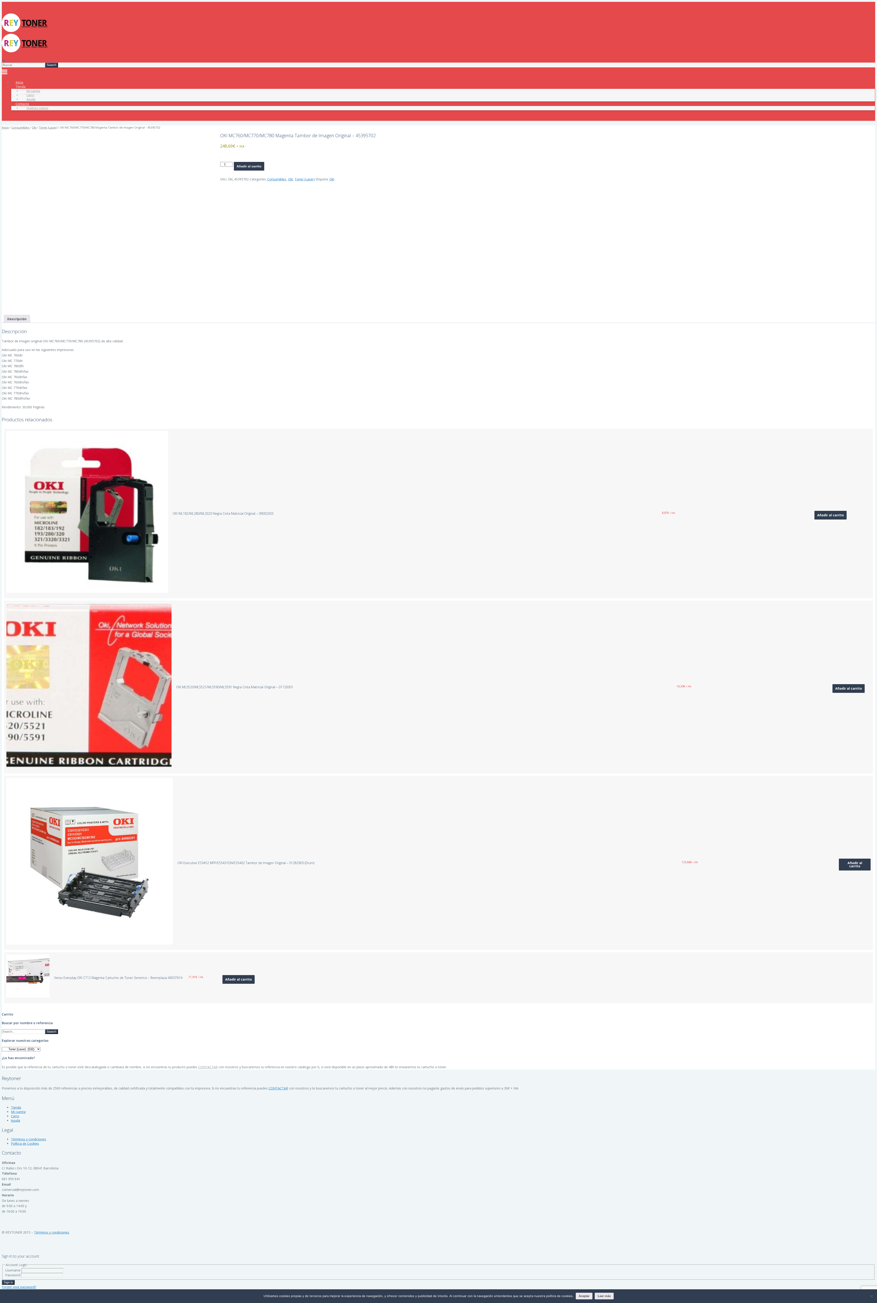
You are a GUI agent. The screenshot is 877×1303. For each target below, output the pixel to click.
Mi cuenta (18, 1112)
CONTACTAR (208, 1067)
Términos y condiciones (28, 1139)
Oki (34, 127)
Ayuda (15, 1120)
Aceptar (584, 1296)
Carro (15, 1116)
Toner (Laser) (48, 127)
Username (13, 1270)
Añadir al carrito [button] (830, 515)
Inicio (5, 127)
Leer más (604, 1296)
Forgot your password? (19, 1287)
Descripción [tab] (16, 319)
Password (12, 1275)
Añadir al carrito (249, 166)
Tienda (16, 1107)
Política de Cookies (25, 1143)
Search (51, 65)
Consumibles (20, 127)
